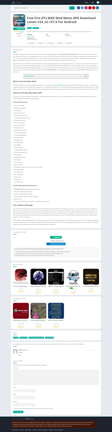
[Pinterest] (93, 7)
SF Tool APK (95, 89)
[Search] (72, 8)
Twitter (40, 43)
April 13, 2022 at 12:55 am (93, 350)
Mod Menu (35, 28)
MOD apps (51, 430)
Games (86, 2)
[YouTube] (90, 7)
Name (15, 387)
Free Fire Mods (49, 337)
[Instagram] (86, 7)
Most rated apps (59, 430)
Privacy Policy (15, 430)
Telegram (60, 43)
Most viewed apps (43, 430)
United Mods (30, 36)
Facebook (32, 43)
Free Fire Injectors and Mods (36, 337)
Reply (20, 355)
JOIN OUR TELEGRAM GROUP (57, 244)
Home (28, 15)
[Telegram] (97, 7)
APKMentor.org (29, 419)
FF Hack (16, 337)
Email (14, 394)
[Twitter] (82, 7)
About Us (21, 430)
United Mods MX (58, 85)
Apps (93, 2)
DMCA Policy (28, 430)
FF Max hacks (23, 337)
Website (15, 401)
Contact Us (35, 430)
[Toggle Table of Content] (85, 76)
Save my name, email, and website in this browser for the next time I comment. (34, 408)
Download (20, 28)
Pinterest (51, 43)
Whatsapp (69, 43)
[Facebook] (78, 7)
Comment (16, 368)
